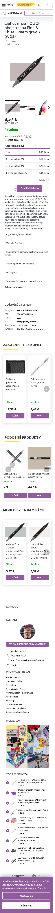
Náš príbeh (11, 685)
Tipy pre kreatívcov (15, 704)
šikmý (33, 321)
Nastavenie (26, 895)
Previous (8, 469)
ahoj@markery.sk (18, 651)
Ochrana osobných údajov (17, 712)
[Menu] (5, 5)
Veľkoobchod (12, 697)
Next (47, 469)
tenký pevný (23, 321)
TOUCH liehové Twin (27, 310)
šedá (19, 317)
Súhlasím (26, 905)
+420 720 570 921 (18, 656)
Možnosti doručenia (14, 140)
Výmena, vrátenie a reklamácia (19, 693)
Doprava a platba (14, 681)
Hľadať (13, 13)
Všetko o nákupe (13, 677)
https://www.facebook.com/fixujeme (27, 660)
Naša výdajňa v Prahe (15, 689)
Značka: (12, 44)
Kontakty (10, 700)
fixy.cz (13, 665)
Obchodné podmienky (16, 708)
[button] (8, 389)
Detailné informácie (14, 287)
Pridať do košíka (31, 188)
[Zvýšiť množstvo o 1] (15, 186)
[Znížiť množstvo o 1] (15, 190)
